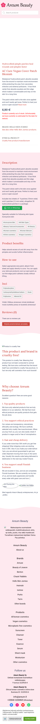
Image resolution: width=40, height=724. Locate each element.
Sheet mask (20, 653)
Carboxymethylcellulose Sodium (13, 292)
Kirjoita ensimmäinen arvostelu (16, 324)
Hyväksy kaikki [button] (30, 719)
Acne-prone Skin (9, 222)
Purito (20, 594)
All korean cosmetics (20, 617)
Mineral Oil (17, 296)
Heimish (20, 585)
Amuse (20, 563)
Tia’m (20, 599)
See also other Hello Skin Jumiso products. (19, 130)
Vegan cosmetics (20, 621)
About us (20, 550)
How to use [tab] (9, 259)
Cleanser (20, 635)
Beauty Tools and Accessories (14, 226)
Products (20, 612)
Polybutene (7, 296)
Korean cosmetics (10, 231)
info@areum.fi (20, 697)
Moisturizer (20, 657)
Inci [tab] (4, 283)
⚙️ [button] (5, 719)
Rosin (29, 292)
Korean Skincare (26, 231)
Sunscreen (20, 630)
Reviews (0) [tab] (9, 312)
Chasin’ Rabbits (20, 576)
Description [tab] (9, 162)
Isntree (20, 590)
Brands (20, 558)
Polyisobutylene (8, 288)
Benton (20, 572)
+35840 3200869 (15, 700)
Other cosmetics (9, 235)
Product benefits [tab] (12, 243)
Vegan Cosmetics (25, 235)
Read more (22, 105)
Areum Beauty (20, 545)
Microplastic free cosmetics (20, 626)
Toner (20, 639)
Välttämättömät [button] (15, 719)
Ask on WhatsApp (13, 208)
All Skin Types (24, 222)
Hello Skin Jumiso (20, 581)
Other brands (20, 604)
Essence (20, 644)
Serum (20, 648)
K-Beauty (32, 226)
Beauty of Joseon (20, 567)
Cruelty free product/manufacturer (16, 141)
